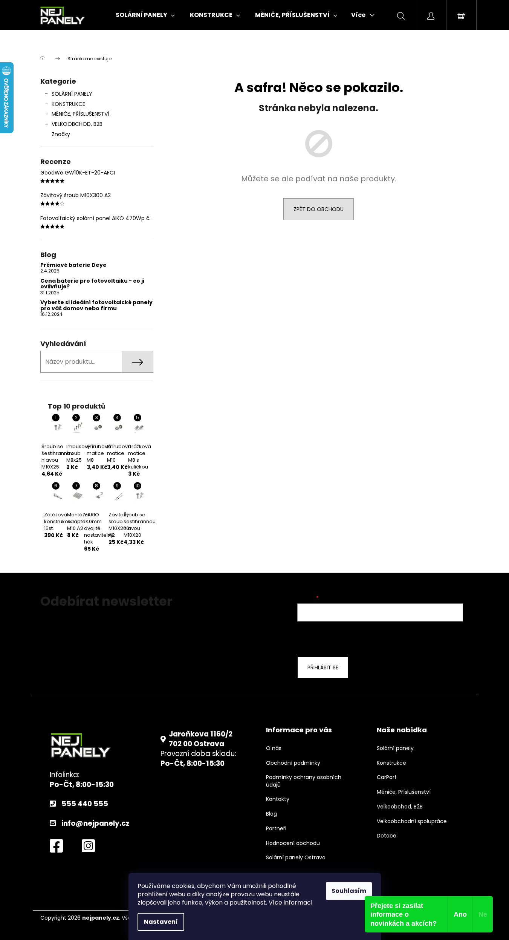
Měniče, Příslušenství (404, 792)
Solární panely (395, 748)
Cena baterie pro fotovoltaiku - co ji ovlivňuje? (92, 284)
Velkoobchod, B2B (400, 806)
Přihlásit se (322, 667)
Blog (271, 814)
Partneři (276, 828)
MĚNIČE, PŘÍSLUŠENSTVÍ (80, 114)
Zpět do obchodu (318, 209)
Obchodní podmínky (293, 763)
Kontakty (277, 799)
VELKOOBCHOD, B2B (77, 124)
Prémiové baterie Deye (73, 265)
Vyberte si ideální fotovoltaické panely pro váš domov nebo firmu (96, 305)
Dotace (386, 835)
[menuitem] (145, 15)
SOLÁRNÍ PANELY (72, 94)
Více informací (291, 902)
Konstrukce (391, 763)
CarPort (387, 777)
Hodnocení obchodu (293, 843)
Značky (61, 134)
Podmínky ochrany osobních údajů (303, 781)
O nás (273, 748)
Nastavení (161, 921)
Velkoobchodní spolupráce (412, 821)
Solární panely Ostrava (296, 857)
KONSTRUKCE (68, 104)
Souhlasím (349, 890)
